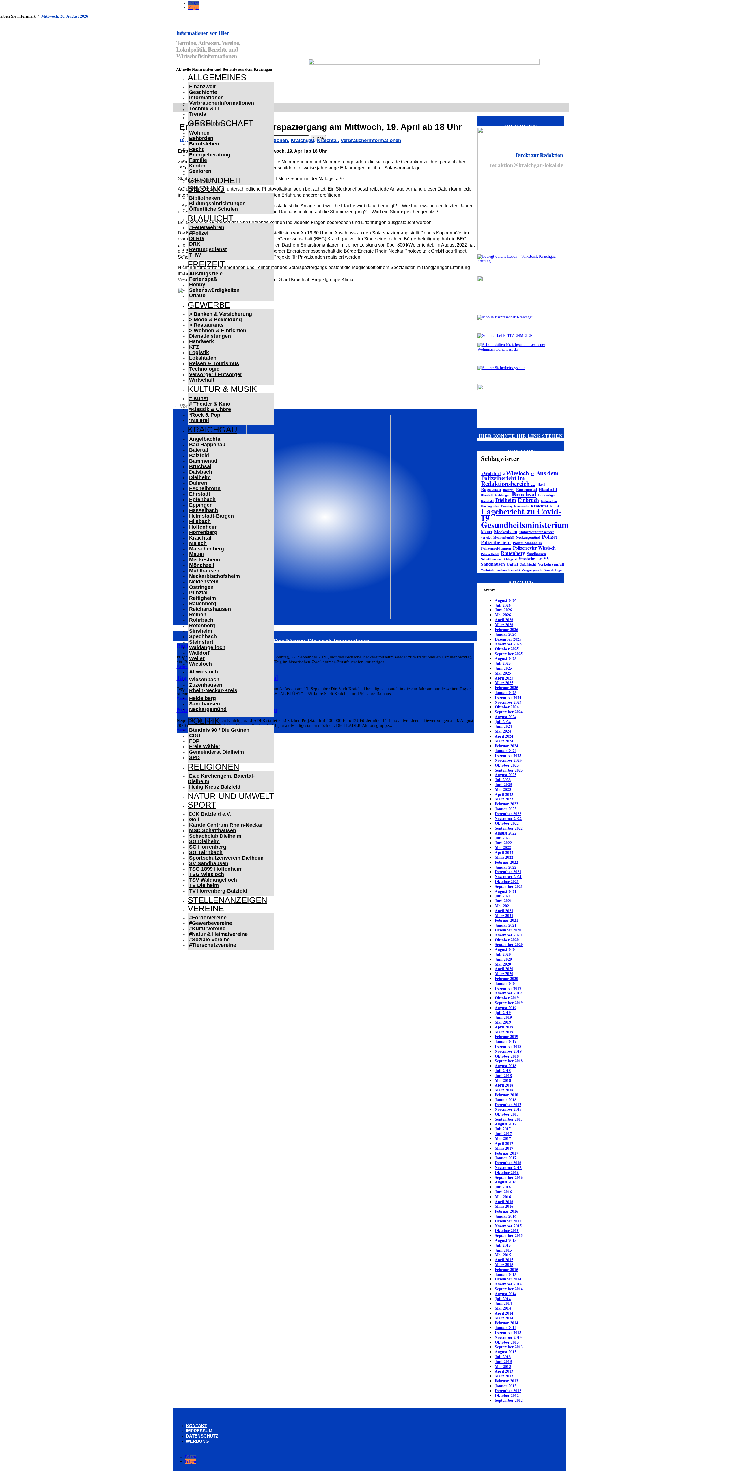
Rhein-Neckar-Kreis (213, 690)
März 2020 (504, 973)
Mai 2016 (503, 1197)
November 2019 (508, 993)
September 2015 (509, 1235)
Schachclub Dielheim (215, 836)
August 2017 (505, 1124)
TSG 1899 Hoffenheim (216, 869)
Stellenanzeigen (227, 900)
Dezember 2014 (508, 1279)
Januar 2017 (505, 1158)
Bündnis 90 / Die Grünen (219, 730)
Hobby (197, 285)
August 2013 (505, 1352)
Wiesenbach (204, 679)
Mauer (196, 554)
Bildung (206, 188)
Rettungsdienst (208, 249)
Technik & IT (204, 108)
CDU (194, 735)
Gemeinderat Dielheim (216, 752)
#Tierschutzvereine (212, 945)
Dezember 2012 (508, 1391)
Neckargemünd (208, 709)
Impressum (199, 1430)
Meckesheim (204, 560)
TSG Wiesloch (206, 874)
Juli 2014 (503, 1298)
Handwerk (201, 341)
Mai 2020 (503, 964)
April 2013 (504, 1371)
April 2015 (504, 1260)
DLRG (196, 238)
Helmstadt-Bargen (211, 516)
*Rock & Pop (204, 415)
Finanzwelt (202, 86)
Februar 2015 (506, 1269)
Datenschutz (202, 1435)
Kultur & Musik (222, 389)
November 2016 (508, 1167)
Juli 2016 (503, 1187)
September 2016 (509, 1177)
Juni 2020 (503, 959)
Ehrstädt (199, 494)
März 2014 (504, 1318)
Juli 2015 (503, 1245)
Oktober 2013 (507, 1342)
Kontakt (196, 1425)
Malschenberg (206, 549)
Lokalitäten (203, 358)
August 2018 (505, 1066)
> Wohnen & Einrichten (217, 330)
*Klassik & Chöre (210, 409)
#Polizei (198, 233)
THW (195, 255)
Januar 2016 (505, 1216)
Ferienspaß (203, 279)
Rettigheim (202, 598)
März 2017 (504, 1148)
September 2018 (509, 1061)
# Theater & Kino (209, 404)
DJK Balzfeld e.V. (210, 814)
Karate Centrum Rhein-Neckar (226, 825)
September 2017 (509, 1119)
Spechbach (203, 636)
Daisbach (200, 472)
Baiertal (198, 450)
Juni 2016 (503, 1192)
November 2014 (508, 1284)
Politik (204, 720)
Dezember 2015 (508, 1221)
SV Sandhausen (208, 863)
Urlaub (197, 295)
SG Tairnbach (206, 852)
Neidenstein (204, 582)
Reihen (197, 614)
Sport (202, 804)
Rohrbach (201, 620)
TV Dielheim (204, 885)
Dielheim (200, 477)
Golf (194, 819)
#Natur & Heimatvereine (218, 934)
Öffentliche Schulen (213, 209)
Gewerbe (209, 304)
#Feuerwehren (206, 227)
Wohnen (199, 133)
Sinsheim (200, 631)
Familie (198, 160)
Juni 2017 (503, 1133)
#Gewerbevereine (210, 923)
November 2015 (508, 1226)
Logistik (199, 352)
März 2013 (504, 1376)
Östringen (201, 587)
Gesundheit (215, 180)
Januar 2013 (505, 1386)
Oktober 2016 (507, 1172)
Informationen (206, 97)
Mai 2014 (503, 1308)
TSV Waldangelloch (213, 880)
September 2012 (509, 1400)
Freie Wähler (204, 746)
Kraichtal (200, 538)
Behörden (201, 138)
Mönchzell (201, 565)
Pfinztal (198, 593)
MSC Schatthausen (212, 830)
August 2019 (505, 1008)
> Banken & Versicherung (220, 314)
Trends (197, 114)
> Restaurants (206, 325)
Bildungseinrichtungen (217, 203)
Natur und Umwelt (231, 796)
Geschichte (203, 92)
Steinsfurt (201, 642)
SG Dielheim (204, 841)
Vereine (206, 908)
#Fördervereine (208, 918)
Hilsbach (200, 521)
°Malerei (199, 420)
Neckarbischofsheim (214, 576)
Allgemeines (217, 77)
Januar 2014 (505, 1327)
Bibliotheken (204, 198)
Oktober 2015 (507, 1230)
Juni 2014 (503, 1303)
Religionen (213, 766)
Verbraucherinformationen (221, 103)
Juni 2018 (503, 1075)
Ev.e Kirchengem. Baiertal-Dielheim (221, 778)
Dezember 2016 (508, 1163)
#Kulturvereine (207, 928)
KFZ (194, 347)
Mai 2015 (503, 1255)
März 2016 (504, 1206)
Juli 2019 (503, 1012)
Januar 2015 (505, 1274)
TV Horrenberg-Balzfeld (218, 891)
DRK (194, 244)
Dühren (198, 483)
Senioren (200, 171)
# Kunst (198, 398)
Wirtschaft (201, 380)
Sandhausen (204, 704)
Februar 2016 (506, 1211)
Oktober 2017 (507, 1114)
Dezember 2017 (508, 1105)
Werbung (197, 1441)
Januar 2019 (505, 1041)
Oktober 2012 (507, 1395)
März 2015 (504, 1264)
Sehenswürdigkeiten (214, 290)
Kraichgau (212, 429)
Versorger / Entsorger (215, 374)
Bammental (203, 461)
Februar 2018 (506, 1095)
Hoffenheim (203, 527)
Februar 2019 (506, 1036)
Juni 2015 (503, 1250)
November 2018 (508, 1051)
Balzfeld (199, 455)
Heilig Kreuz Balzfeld (214, 787)
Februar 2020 (506, 978)
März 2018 (504, 1090)
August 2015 (505, 1240)
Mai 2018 (503, 1080)
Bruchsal (200, 466)
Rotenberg (202, 625)
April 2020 (504, 969)
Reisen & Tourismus (214, 363)
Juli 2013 (503, 1357)
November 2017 (508, 1109)
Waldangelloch (207, 647)
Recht (196, 149)
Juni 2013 (503, 1361)
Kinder (197, 166)
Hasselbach (203, 510)
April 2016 (504, 1202)
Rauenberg (202, 603)
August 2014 (505, 1294)
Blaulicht (211, 218)
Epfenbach (202, 499)
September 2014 (509, 1289)
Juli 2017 (503, 1129)
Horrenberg (203, 532)
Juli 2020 (503, 954)
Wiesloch (200, 664)
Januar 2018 (505, 1100)
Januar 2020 (505, 983)
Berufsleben (204, 144)
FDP (194, 741)
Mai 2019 (503, 1022)
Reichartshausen (210, 609)
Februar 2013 (506, 1381)
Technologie (204, 369)
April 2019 (504, 1027)
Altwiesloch (203, 672)
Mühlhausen (204, 571)
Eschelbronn (205, 488)
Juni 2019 (503, 1017)
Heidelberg (202, 698)
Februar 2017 (506, 1153)
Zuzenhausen (205, 685)
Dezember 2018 (508, 1046)
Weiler (197, 658)
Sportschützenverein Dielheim (226, 858)
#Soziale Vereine (209, 939)
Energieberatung (209, 155)
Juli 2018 (503, 1070)
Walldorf (199, 653)
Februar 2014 (506, 1323)
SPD (194, 757)
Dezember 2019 (508, 988)
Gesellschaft (220, 123)
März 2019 (504, 1032)
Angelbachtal (205, 439)
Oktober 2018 (507, 1056)
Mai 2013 (503, 1366)
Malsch (198, 543)
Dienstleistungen (210, 336)
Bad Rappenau (207, 444)
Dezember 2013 (508, 1332)
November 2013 (508, 1337)
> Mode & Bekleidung (215, 319)
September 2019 (509, 1003)
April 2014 (504, 1313)
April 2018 (504, 1085)
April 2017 (504, 1143)
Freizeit (206, 264)
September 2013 (509, 1347)
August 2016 (505, 1182)
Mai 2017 (503, 1138)
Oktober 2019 (507, 998)
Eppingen (201, 505)
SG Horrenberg (207, 847)
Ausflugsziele (206, 274)
